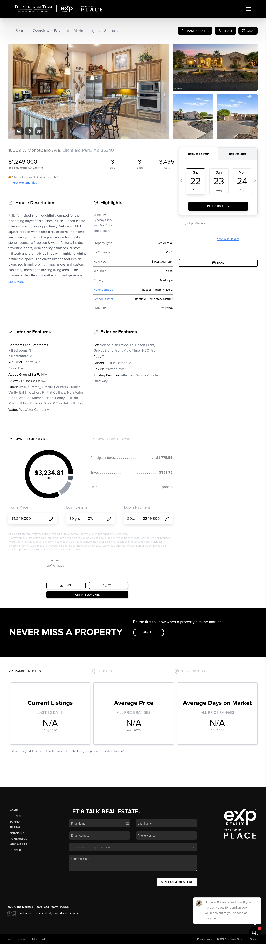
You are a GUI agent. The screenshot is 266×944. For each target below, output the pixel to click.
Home (14, 810)
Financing (17, 833)
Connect (16, 850)
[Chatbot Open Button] (255, 933)
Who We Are (18, 844)
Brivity (23, 939)
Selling (15, 827)
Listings (15, 816)
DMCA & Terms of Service (231, 939)
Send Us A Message (177, 882)
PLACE (64, 907)
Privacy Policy (204, 939)
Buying (15, 821)
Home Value (18, 838)
